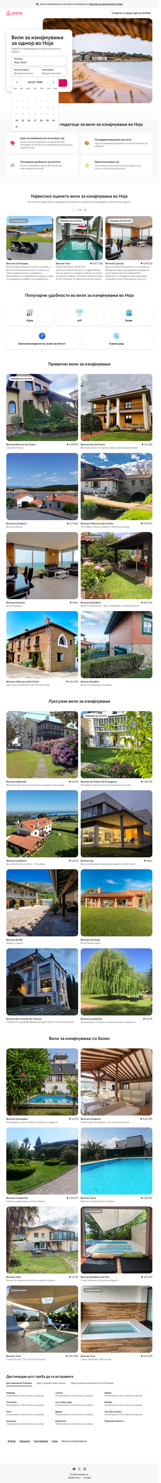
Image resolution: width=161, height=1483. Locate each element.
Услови (87, 1477)
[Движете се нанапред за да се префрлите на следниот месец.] (53, 82)
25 (23, 120)
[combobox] (39, 62)
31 (17, 126)
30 (53, 120)
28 (41, 120)
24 (16, 120)
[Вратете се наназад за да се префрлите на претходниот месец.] (17, 82)
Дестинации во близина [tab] (19, 1383)
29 (47, 120)
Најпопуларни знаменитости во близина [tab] (92, 1383)
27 (35, 120)
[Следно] (85, 209)
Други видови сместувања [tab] (51, 1383)
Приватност (74, 1477)
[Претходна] (73, 209)
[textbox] (25, 73)
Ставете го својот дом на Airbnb (131, 13)
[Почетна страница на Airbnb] (14, 13)
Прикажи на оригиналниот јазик (106, 4)
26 (29, 120)
